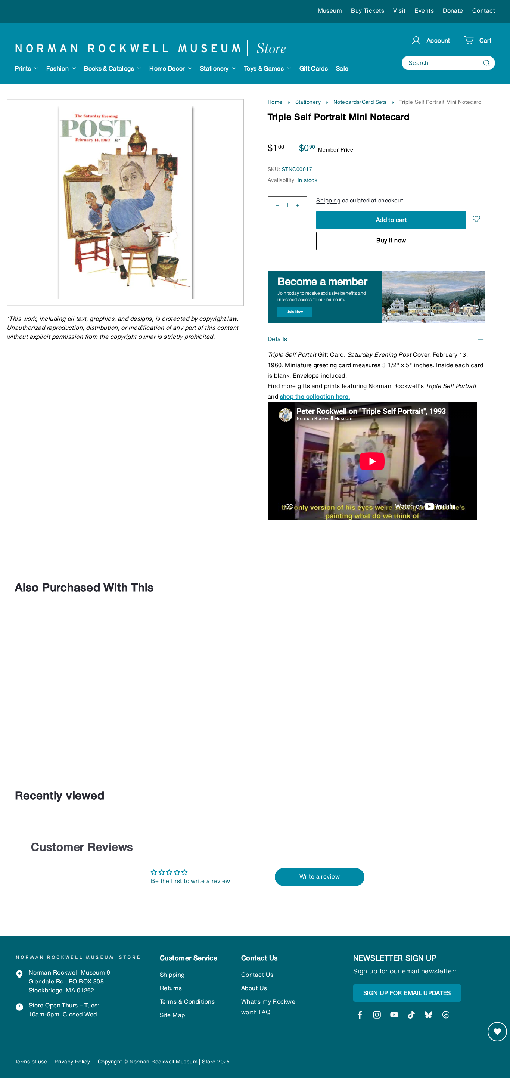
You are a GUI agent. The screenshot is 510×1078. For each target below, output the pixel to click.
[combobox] (448, 63)
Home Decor (167, 69)
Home (275, 102)
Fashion (58, 69)
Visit (399, 11)
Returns (171, 988)
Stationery (215, 69)
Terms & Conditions (187, 1002)
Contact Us (257, 975)
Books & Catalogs (110, 69)
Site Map (172, 1015)
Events (424, 11)
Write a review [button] (319, 877)
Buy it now (391, 241)
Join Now (295, 312)
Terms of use (31, 1062)
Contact (483, 11)
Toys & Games (265, 69)
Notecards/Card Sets (360, 102)
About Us (254, 988)
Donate (453, 11)
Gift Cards (313, 69)
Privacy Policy (72, 1062)
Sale (342, 69)
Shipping (328, 201)
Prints (23, 69)
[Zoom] (125, 115)
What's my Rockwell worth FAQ (270, 1007)
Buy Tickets (367, 11)
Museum (330, 11)
